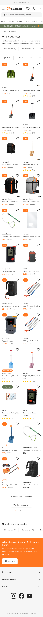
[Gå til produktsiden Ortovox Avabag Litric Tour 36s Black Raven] (11, 290)
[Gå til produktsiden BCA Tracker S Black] (11, 325)
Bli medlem (10, 561)
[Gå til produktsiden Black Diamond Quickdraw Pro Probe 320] (32, 434)
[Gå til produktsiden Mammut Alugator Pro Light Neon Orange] (11, 111)
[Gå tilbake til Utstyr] (4, 36)
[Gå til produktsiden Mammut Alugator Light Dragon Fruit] (32, 359)
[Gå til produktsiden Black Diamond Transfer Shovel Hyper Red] (32, 111)
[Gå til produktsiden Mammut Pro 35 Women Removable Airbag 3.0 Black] (11, 148)
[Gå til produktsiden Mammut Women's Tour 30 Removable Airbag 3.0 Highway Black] (32, 185)
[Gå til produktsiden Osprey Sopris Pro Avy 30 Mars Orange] (32, 255)
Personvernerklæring (13, 613)
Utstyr (19, 21)
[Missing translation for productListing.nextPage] (26, 510)
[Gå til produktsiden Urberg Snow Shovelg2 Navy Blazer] (11, 359)
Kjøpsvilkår (25, 613)
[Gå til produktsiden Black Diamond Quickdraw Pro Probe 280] (11, 220)
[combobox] (21, 14)
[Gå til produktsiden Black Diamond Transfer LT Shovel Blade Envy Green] (11, 74)
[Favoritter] (28, 9)
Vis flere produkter (21, 505)
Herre (2, 21)
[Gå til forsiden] (14, 8)
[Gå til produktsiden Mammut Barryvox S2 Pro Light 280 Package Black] (11, 397)
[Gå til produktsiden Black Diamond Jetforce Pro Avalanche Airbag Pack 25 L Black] (32, 469)
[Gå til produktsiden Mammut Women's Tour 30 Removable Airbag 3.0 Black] (11, 185)
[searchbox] (24, 14)
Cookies (33, 613)
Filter (9, 58)
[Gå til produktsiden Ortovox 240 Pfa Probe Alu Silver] (32, 290)
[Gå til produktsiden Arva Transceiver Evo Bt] (11, 255)
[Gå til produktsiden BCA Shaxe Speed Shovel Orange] (11, 469)
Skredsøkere (10, 49)
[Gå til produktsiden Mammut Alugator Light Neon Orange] (32, 74)
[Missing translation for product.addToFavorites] (17, 64)
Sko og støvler (32, 21)
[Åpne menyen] (3, 9)
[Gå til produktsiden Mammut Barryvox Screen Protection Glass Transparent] (32, 220)
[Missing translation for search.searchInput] (3, 14)
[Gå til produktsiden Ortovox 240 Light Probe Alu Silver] (32, 325)
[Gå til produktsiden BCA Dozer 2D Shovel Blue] (11, 434)
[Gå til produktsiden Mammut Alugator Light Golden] (32, 148)
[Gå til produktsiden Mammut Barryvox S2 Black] (32, 397)
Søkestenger (28, 49)
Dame (11, 21)
